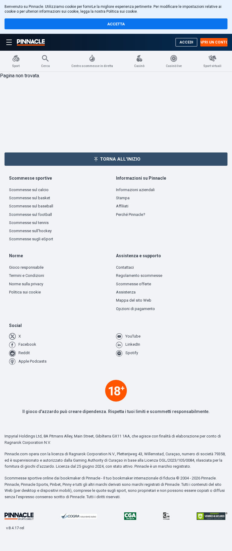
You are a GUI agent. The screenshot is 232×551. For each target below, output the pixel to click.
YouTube (132, 336)
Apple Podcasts (32, 361)
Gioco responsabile (26, 267)
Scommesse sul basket (29, 198)
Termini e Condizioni (26, 275)
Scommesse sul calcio (29, 189)
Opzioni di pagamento (135, 308)
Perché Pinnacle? (130, 214)
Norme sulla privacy (26, 284)
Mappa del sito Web (133, 300)
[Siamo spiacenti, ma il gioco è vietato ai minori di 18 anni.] (116, 391)
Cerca (45, 66)
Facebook (27, 344)
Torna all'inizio (120, 159)
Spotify (131, 353)
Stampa (123, 198)
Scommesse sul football (30, 214)
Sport (16, 66)
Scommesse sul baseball (31, 206)
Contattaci (125, 267)
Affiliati (122, 206)
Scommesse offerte (133, 284)
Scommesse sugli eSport (31, 239)
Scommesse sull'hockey (30, 231)
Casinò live (174, 66)
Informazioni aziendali (135, 189)
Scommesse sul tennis (29, 222)
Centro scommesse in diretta (92, 66)
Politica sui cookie (121, 11)
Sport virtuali (212, 66)
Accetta (116, 24)
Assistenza (126, 292)
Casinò (139, 66)
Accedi (186, 42)
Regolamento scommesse (139, 275)
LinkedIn (132, 344)
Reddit (24, 353)
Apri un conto (213, 42)
